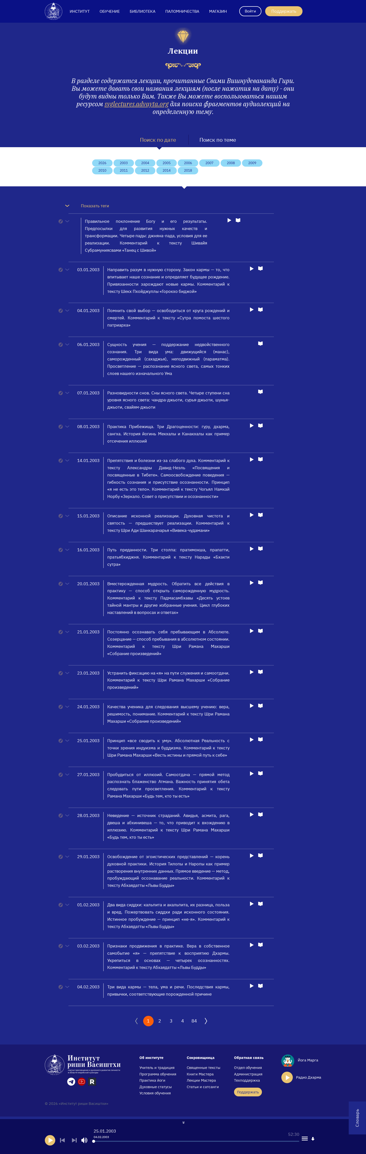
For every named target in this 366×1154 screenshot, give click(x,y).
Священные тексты (203, 1067)
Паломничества (182, 11)
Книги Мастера (200, 1074)
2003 (124, 163)
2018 (188, 170)
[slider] (93, 1141)
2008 (231, 163)
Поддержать (283, 11)
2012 (145, 170)
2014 (167, 170)
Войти (250, 10)
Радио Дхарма (308, 1077)
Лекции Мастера (201, 1080)
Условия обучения (155, 1093)
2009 (252, 163)
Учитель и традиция (157, 1067)
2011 (124, 170)
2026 (102, 163)
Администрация (248, 1074)
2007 (209, 163)
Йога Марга (307, 1060)
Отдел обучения (248, 1067)
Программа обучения (157, 1074)
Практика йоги (152, 1080)
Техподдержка (247, 1080)
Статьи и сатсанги (203, 1086)
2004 (145, 163)
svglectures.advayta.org (137, 104)
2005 (167, 163)
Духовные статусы (155, 1086)
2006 (188, 163)
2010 (102, 170)
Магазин (218, 11)
